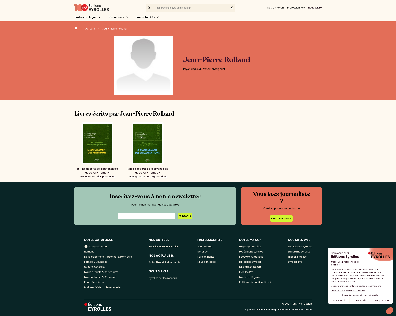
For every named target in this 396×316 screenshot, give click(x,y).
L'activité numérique (251, 257)
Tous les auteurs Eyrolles (164, 246)
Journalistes (204, 246)
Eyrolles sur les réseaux (163, 278)
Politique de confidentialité (255, 282)
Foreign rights (205, 257)
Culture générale (94, 267)
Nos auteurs (116, 17)
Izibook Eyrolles (297, 257)
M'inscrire (185, 216)
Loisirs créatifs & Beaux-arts (101, 272)
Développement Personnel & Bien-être (108, 257)
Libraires (202, 251)
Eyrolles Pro (246, 272)
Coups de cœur (96, 246)
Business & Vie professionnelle (102, 287)
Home (76, 28)
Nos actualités (145, 17)
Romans (89, 251)
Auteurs (90, 28)
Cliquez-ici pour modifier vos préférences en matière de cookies (278, 309)
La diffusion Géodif (250, 267)
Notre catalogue (85, 17)
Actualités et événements (164, 262)
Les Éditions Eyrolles (251, 251)
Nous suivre (315, 7)
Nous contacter (206, 262)
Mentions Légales (249, 277)
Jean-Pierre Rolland (114, 28)
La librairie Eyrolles (250, 262)
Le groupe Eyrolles (250, 246)
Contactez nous (281, 218)
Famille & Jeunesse (95, 262)
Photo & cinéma (94, 282)
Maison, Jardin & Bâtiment (100, 277)
